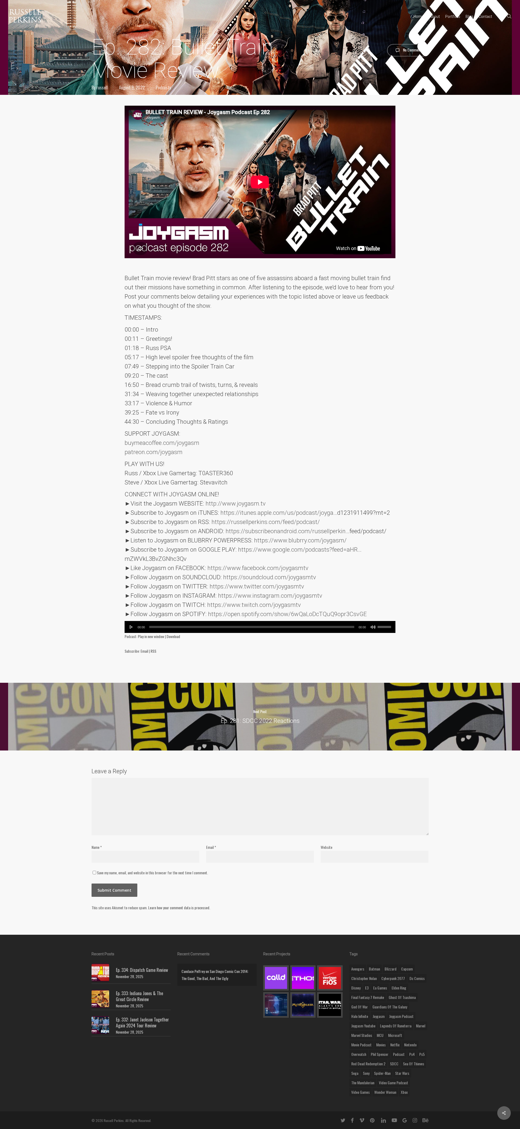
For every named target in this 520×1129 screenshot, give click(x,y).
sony (366, 1073)
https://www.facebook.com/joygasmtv (257, 568)
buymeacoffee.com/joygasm (162, 442)
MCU (380, 1035)
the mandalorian (362, 1082)
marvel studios (361, 1035)
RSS (153, 651)
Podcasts (163, 87)
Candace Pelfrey (193, 971)
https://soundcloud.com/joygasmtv (269, 577)
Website (326, 847)
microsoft (395, 1035)
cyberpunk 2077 (393, 978)
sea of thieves (413, 1063)
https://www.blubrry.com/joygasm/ (300, 540)
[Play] (131, 627)
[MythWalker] (303, 1005)
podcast (399, 1054)
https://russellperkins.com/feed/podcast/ (266, 522)
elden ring (399, 988)
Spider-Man (382, 1073)
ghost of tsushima (402, 997)
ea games (380, 988)
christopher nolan (364, 978)
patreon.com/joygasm (154, 452)
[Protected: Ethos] (303, 978)
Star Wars (402, 1073)
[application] (260, 627)
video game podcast (393, 1082)
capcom (407, 969)
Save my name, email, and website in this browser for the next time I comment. (152, 872)
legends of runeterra (395, 1025)
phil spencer (379, 1054)
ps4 (412, 1054)
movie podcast (361, 1044)
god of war (359, 1007)
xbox (404, 1092)
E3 (367, 988)
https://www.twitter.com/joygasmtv (257, 586)
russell (102, 87)
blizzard (390, 969)
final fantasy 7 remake (367, 997)
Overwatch (358, 1054)
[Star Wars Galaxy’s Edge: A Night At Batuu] (330, 1005)
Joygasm (379, 1016)
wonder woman (385, 1092)
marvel (420, 1025)
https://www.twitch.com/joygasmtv (254, 604)
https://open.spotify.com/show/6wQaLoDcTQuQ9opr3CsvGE (287, 614)
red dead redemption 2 (368, 1063)
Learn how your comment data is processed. (179, 907)
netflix (394, 1044)
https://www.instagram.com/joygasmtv (270, 595)
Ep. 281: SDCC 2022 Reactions (260, 716)
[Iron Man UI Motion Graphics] (276, 1005)
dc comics (417, 978)
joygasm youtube (363, 1025)
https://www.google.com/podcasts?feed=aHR (298, 549)
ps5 (422, 1054)
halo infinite (359, 1016)
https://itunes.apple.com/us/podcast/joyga (276, 512)
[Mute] (372, 627)
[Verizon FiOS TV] (330, 978)
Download (173, 636)
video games (360, 1092)
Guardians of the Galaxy (389, 1007)
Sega (354, 1073)
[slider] (385, 625)
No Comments (412, 49)
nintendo (410, 1044)
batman (374, 969)
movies (381, 1044)
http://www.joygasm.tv (236, 503)
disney (355, 988)
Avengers (357, 969)
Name (97, 847)
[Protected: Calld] (276, 978)
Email (144, 651)
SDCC (394, 1063)
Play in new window (151, 636)
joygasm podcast (401, 1016)
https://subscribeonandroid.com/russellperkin (286, 531)
